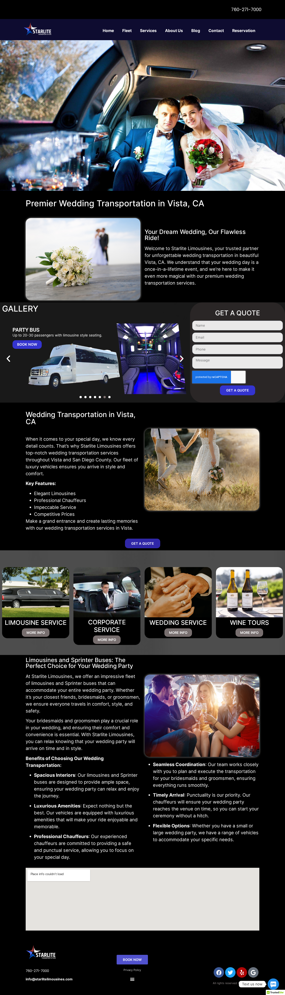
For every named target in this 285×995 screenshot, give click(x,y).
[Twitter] (230, 972)
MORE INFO (35, 632)
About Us (174, 30)
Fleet (127, 30)
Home (108, 30)
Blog (195, 30)
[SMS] (273, 984)
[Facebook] (219, 972)
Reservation (243, 30)
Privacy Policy (132, 970)
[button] (8, 358)
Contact (216, 30)
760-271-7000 (246, 9)
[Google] (253, 972)
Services (148, 30)
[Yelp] (242, 972)
